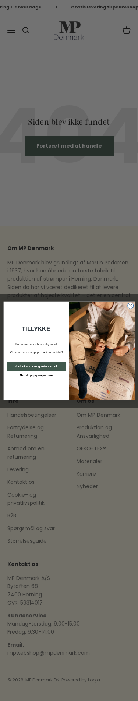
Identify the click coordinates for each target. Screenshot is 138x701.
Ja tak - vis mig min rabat (36, 366)
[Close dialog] (130, 306)
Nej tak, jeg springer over (36, 375)
